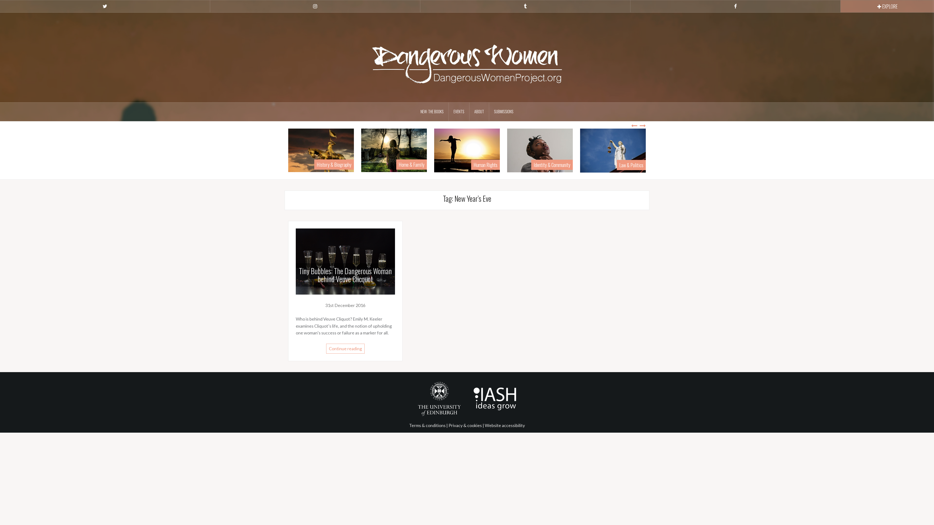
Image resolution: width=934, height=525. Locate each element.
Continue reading (345, 348)
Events (459, 111)
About (479, 111)
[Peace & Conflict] (634, 149)
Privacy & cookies (465, 425)
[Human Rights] (415, 149)
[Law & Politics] (561, 150)
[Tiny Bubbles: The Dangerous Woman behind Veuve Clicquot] (345, 261)
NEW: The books (432, 111)
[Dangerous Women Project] (467, 57)
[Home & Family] (342, 149)
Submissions (503, 111)
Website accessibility (505, 425)
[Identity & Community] (488, 149)
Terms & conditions (427, 425)
